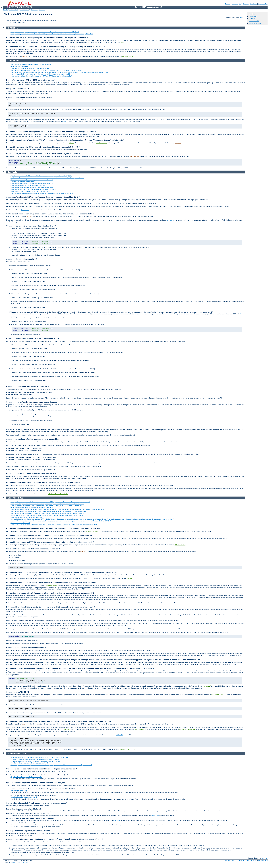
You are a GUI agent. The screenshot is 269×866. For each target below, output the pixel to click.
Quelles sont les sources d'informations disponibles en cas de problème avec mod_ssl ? (40, 757)
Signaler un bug (263, 4)
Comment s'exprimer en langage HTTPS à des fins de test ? (31, 68)
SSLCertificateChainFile (58, 494)
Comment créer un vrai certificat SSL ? (23, 181)
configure (155, 816)
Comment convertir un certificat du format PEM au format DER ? (32, 191)
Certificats (252, 18)
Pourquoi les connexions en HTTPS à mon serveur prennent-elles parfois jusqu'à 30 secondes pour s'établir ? (47, 505)
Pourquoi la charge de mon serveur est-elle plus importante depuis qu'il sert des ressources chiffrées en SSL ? (47, 504)
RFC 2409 (119, 735)
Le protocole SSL (254, 21)
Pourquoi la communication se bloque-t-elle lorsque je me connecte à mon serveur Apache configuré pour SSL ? (48, 70)
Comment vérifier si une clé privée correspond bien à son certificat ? (33, 189)
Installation (252, 14)
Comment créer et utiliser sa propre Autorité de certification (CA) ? (32, 183)
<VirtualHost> (101, 143)
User (122, 42)
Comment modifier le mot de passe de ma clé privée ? (29, 185)
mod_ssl (25, 56)
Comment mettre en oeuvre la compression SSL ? (27, 517)
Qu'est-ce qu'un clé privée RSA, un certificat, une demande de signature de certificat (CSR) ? (41, 176)
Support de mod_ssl (255, 23)
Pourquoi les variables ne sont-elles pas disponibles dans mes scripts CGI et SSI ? (41, 74)
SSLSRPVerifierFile (218, 695)
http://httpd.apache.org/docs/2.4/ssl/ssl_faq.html (26, 777)
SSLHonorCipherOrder (187, 729)
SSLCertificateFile (127, 749)
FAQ (240, 4)
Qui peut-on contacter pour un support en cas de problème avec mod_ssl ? (36, 759)
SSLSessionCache (91, 531)
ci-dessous (170, 220)
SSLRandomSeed (127, 56)
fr (244, 17)
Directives (235, 4)
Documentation (24, 10)
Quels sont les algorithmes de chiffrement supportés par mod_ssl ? (33, 507)
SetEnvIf (207, 686)
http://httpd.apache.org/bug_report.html (24, 797)
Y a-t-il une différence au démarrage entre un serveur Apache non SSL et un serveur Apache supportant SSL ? (47, 178)
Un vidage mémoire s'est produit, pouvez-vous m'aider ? (29, 763)
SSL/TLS (42, 10)
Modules (227, 4)
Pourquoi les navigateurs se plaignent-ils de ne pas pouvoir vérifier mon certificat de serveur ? (42, 193)
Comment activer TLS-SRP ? (20, 523)
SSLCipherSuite (132, 578)
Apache (5, 10)
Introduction (25, 210)
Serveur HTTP (13, 10)
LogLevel (66, 729)
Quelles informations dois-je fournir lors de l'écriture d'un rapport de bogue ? (36, 761)
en (241, 17)
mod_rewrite (134, 156)
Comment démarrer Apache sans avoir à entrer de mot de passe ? (33, 187)
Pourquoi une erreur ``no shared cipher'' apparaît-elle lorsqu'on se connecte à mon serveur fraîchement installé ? (48, 511)
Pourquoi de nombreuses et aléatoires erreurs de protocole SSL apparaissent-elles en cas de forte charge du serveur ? (50, 502)
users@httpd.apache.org (19, 790)
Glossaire (246, 4)
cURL (64, 121)
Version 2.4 (34, 10)
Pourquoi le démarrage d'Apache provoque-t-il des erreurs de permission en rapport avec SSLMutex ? (45, 32)
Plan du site (253, 4)
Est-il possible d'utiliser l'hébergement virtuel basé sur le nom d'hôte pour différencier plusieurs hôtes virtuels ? (47, 515)
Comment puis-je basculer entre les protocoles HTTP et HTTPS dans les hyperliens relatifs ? (41, 76)
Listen (71, 143)
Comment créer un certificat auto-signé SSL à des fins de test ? (32, 180)
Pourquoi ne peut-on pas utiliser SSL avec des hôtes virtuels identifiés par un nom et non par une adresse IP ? (47, 513)
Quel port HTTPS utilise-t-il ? (20, 66)
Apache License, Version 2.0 (20, 862)
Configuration (253, 16)
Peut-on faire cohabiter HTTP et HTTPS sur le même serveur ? (31, 64)
